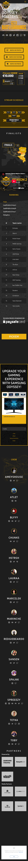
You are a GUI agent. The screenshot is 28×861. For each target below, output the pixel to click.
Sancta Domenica (14, 438)
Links (14, 433)
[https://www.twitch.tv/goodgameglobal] (21, 35)
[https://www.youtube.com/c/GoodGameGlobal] (7, 35)
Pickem (14, 336)
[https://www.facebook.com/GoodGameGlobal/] (17, 35)
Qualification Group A (9, 205)
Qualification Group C (9, 212)
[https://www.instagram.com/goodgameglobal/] (10, 35)
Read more (21, 852)
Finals (5, 202)
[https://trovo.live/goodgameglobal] (25, 35)
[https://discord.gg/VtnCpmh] (3, 35)
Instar (14, 440)
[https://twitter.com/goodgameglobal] (14, 35)
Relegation (6, 215)
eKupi (14, 436)
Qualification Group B (9, 208)
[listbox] (14, 429)
